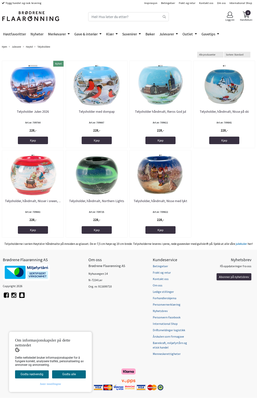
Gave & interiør (86, 34)
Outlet (188, 34)
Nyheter (36, 34)
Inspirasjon (150, 3)
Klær (110, 34)
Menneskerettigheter (167, 354)
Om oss (221, 3)
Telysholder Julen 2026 (33, 111)
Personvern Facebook (166, 317)
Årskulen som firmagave (168, 336)
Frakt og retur (187, 3)
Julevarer (167, 34)
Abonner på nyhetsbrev (234, 277)
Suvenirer (130, 34)
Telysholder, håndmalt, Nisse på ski (224, 111)
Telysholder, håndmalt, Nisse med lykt (160, 201)
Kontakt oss (206, 3)
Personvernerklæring (166, 304)
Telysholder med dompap (97, 111)
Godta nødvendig (32, 374)
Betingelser (168, 3)
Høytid (29, 46)
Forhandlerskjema (164, 298)
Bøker (150, 34)
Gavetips (208, 34)
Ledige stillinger (163, 292)
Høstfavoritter (14, 34)
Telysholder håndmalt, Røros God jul (160, 111)
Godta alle (69, 374)
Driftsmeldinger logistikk (169, 330)
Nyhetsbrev (160, 311)
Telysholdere (43, 46)
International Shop (241, 3)
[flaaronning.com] (22, 297)
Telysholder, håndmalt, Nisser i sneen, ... (33, 201)
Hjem (4, 46)
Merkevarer (57, 34)
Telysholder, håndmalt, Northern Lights (96, 201)
